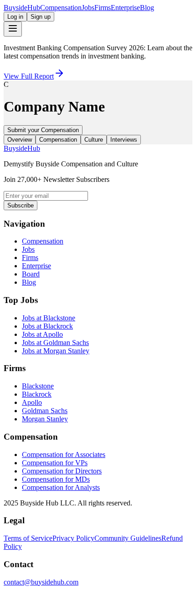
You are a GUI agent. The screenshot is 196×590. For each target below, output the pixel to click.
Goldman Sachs (44, 411)
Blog (147, 7)
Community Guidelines (127, 538)
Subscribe (20, 205)
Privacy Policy (73, 538)
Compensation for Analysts (61, 487)
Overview (19, 139)
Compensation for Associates (63, 454)
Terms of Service (28, 538)
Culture (93, 139)
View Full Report (29, 76)
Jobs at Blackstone (48, 318)
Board (31, 274)
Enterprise (125, 7)
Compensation (61, 7)
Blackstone (38, 386)
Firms (102, 7)
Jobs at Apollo (42, 334)
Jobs (88, 7)
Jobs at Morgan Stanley (55, 351)
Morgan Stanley (45, 419)
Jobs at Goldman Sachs (55, 342)
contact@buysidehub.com (41, 582)
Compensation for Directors (62, 471)
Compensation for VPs (55, 463)
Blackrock (37, 394)
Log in (15, 16)
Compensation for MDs (56, 479)
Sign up (41, 16)
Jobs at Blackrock (47, 326)
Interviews (123, 139)
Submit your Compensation (43, 130)
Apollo (32, 402)
